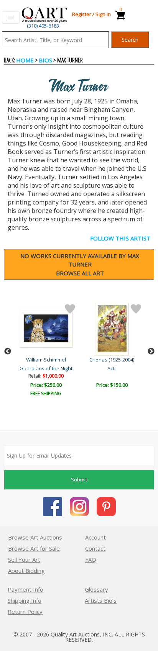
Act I (112, 368)
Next (151, 351)
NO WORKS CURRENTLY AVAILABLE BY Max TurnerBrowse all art (79, 264)
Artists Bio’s (101, 600)
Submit (79, 479)
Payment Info (25, 589)
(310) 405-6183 (43, 25)
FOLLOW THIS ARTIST (120, 238)
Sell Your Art (24, 559)
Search (130, 39)
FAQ (90, 559)
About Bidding (26, 570)
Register (81, 14)
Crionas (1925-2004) (111, 359)
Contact (95, 548)
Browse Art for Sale (34, 548)
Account (95, 537)
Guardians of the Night (46, 368)
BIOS (45, 60)
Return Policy (25, 611)
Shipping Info (24, 600)
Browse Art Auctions (35, 537)
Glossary (96, 589)
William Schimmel (46, 359)
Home (25, 60)
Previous (8, 351)
